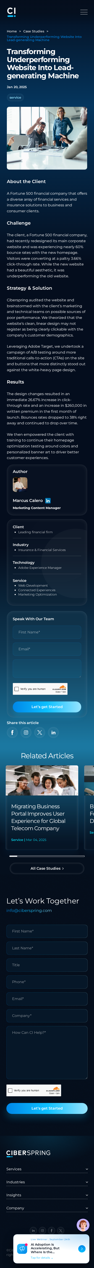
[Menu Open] (84, 12)
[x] (39, 732)
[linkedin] (53, 732)
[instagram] (26, 732)
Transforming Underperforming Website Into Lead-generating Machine (44, 38)
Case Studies (33, 31)
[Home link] (11, 12)
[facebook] (12, 732)
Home (12, 31)
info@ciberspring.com (29, 910)
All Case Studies (45, 868)
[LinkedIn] (48, 501)
